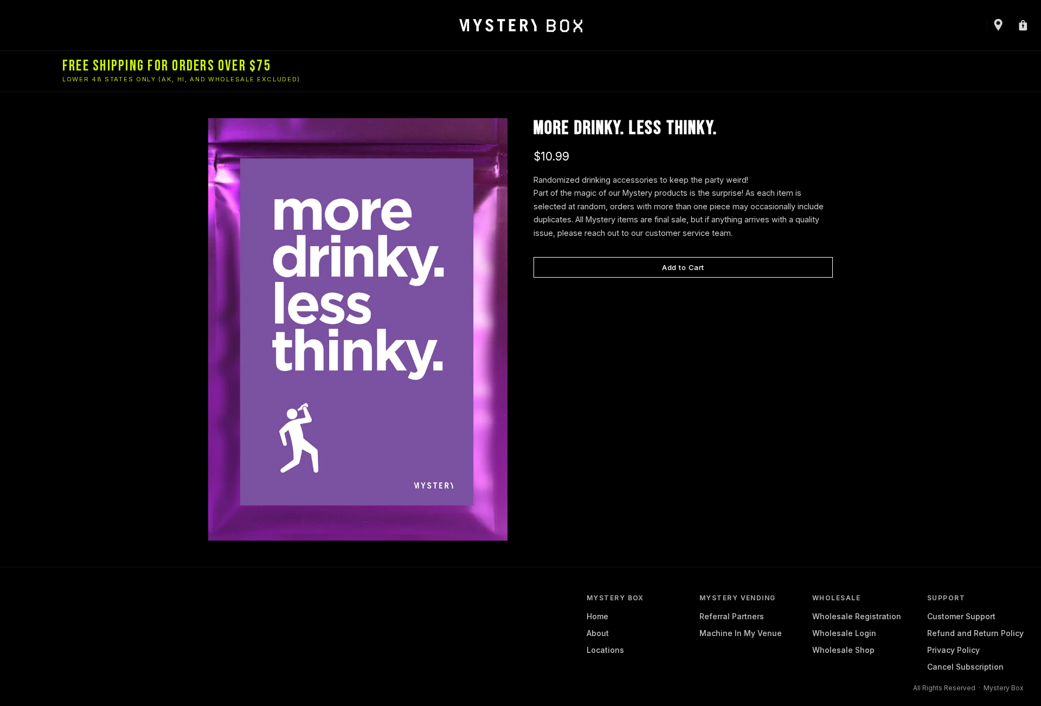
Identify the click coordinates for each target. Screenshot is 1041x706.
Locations (605, 649)
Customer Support (961, 616)
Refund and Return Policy (975, 633)
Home (597, 616)
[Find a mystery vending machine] (997, 25)
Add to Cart (683, 267)
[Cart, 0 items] (1022, 25)
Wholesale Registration (856, 616)
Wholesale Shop (843, 649)
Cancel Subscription (965, 666)
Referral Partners (731, 616)
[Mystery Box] (521, 25)
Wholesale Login (844, 633)
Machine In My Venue (740, 633)
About (598, 633)
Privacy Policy (953, 649)
